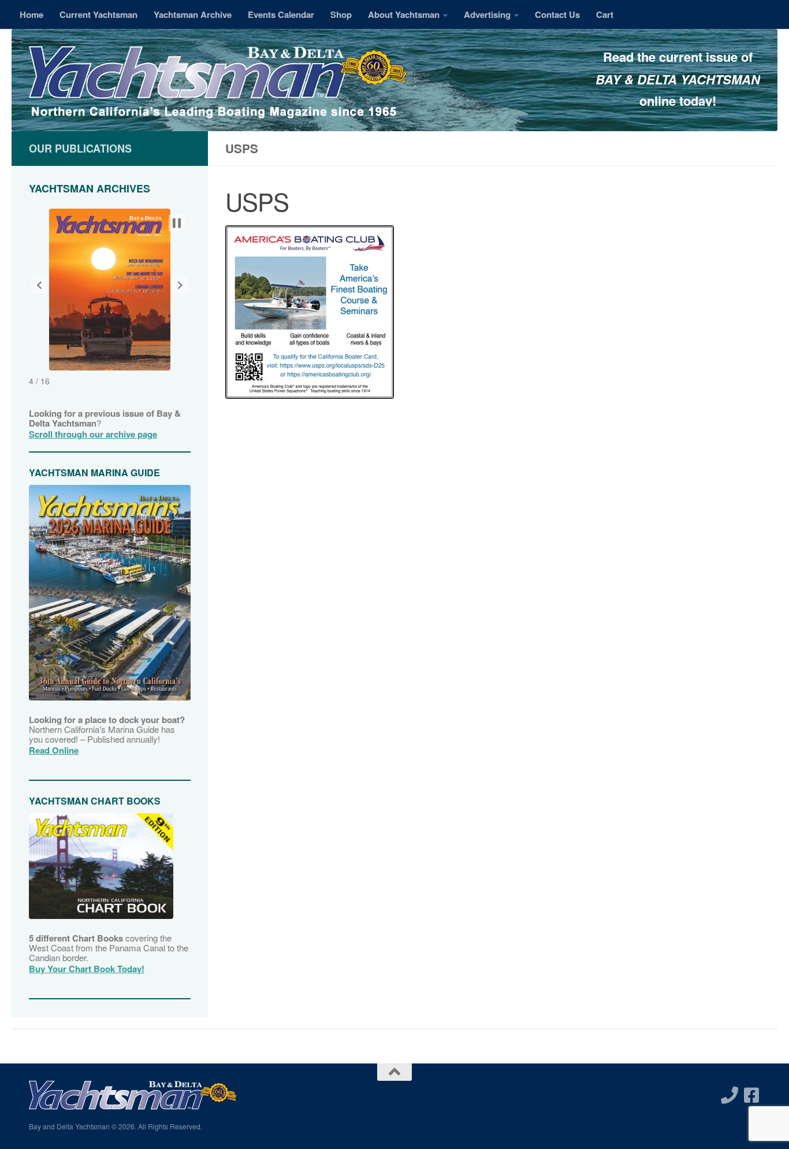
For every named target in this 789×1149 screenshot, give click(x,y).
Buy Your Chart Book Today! (86, 968)
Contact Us (557, 14)
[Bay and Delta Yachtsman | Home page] (218, 83)
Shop (341, 14)
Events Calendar (281, 14)
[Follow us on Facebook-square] (751, 1095)
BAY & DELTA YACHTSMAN (678, 79)
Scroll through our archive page (93, 434)
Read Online (54, 750)
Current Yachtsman (98, 14)
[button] (39, 285)
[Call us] (729, 1095)
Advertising (487, 14)
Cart (604, 14)
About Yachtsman (404, 14)
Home (31, 14)
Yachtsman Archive (193, 14)
